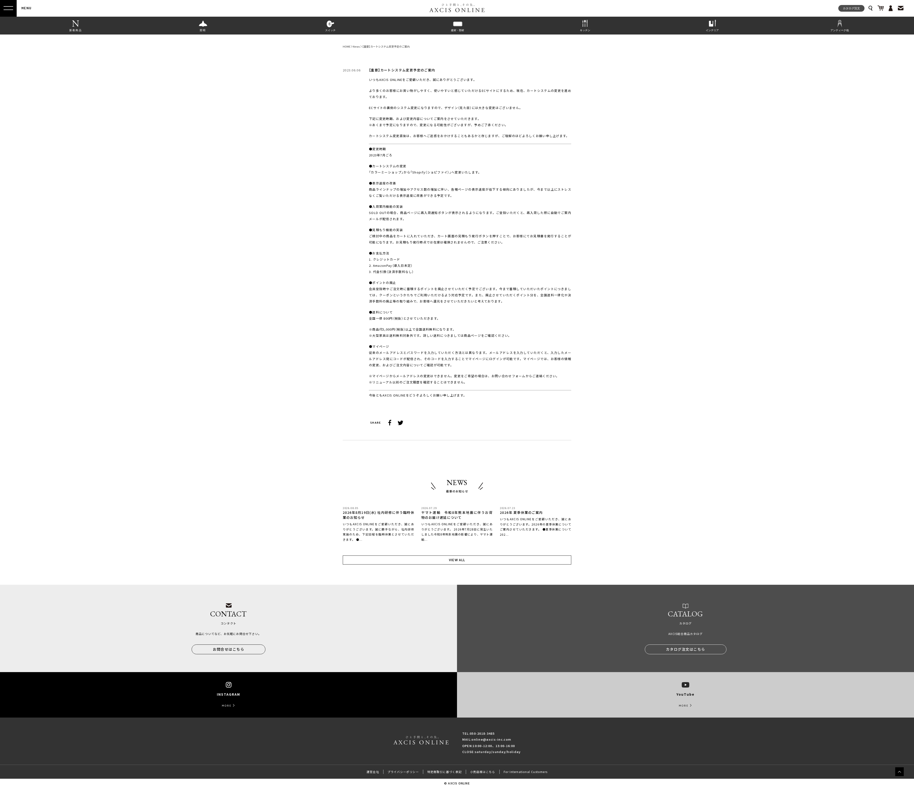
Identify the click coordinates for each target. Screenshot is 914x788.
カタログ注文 (851, 8)
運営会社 (373, 772)
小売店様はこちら (482, 772)
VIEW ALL (457, 560)
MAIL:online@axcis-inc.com (487, 739)
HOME (346, 47)
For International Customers (525, 772)
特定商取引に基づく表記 (444, 772)
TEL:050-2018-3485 (478, 733)
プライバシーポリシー (403, 772)
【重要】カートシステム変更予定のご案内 (386, 47)
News (356, 47)
